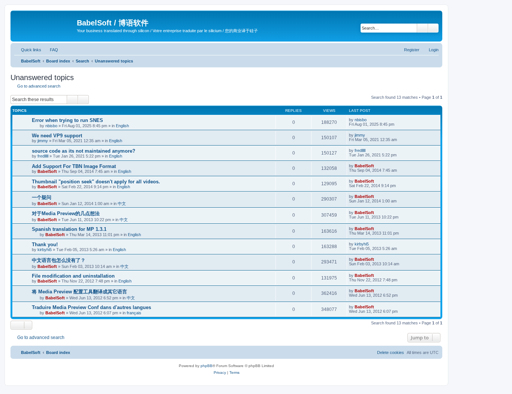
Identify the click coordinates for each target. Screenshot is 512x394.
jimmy (42, 140)
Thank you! (45, 244)
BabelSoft (47, 171)
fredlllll (42, 156)
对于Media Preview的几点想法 (66, 213)
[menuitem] (50, 49)
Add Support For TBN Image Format (74, 166)
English (122, 125)
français (134, 313)
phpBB (207, 366)
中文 (122, 203)
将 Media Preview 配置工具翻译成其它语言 (79, 291)
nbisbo (51, 125)
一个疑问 (41, 197)
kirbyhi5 (44, 249)
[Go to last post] (370, 119)
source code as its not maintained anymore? (83, 151)
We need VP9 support (57, 135)
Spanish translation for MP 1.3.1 (69, 229)
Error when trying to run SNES (67, 120)
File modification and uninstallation (73, 276)
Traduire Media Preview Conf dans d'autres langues (91, 307)
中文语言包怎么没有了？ (58, 260)
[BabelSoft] (44, 24)
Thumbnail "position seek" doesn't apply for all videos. (96, 181)
